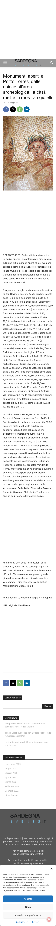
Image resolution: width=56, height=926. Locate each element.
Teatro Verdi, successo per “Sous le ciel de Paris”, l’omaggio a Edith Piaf (28, 734)
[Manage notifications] (49, 919)
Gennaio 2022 (12, 790)
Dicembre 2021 (12, 795)
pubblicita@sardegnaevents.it (28, 863)
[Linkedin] (27, 109)
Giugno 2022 (11, 768)
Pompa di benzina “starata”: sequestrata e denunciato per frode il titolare (25, 725)
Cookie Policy (22, 922)
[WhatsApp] (20, 109)
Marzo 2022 (10, 781)
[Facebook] (6, 109)
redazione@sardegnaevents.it (28, 853)
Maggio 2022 (11, 773)
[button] (51, 868)
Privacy (35, 922)
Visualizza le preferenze (28, 915)
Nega (28, 907)
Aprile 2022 (10, 777)
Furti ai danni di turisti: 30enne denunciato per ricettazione (26, 743)
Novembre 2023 (13, 764)
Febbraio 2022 (12, 786)
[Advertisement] (28, 29)
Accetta (28, 898)
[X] (13, 109)
